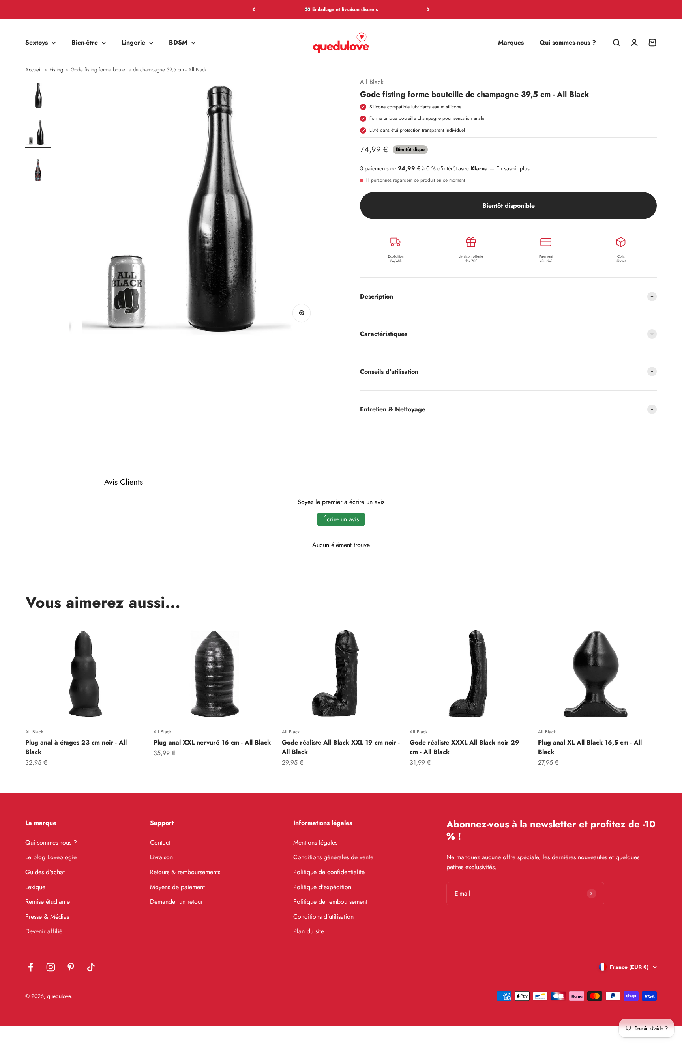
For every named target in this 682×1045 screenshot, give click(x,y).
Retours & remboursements (185, 872)
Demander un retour (176, 901)
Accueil (33, 70)
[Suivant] (428, 9)
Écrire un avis (341, 519)
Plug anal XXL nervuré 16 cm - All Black (212, 742)
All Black (372, 81)
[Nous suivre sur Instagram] (50, 967)
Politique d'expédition (322, 887)
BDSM (178, 42)
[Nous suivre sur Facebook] (30, 967)
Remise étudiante (47, 901)
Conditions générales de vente (333, 857)
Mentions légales (315, 842)
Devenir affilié (43, 931)
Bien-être (84, 42)
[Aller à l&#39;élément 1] (38, 96)
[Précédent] (253, 9)
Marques (511, 42)
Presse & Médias (47, 916)
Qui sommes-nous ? (568, 42)
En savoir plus (513, 168)
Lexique (35, 887)
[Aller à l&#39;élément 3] (38, 171)
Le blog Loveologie (51, 857)
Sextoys (36, 42)
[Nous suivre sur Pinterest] (71, 967)
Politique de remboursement (330, 901)
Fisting (56, 70)
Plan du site (308, 931)
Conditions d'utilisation (323, 916)
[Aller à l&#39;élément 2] (38, 133)
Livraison (161, 857)
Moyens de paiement (177, 887)
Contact (160, 842)
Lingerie (133, 42)
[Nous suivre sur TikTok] (91, 967)
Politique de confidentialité (329, 872)
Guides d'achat (45, 872)
